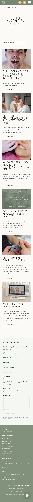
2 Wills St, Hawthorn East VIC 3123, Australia (14, 474)
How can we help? (8, 395)
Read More (11, 89)
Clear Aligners (6, 448)
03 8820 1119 (5, 477)
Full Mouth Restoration (8, 446)
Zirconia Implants (7, 451)
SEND (6, 410)
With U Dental (19, 488)
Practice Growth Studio (20, 494)
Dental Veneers (6, 443)
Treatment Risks (6, 454)
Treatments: (7, 376)
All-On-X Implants (6, 438)
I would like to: (8, 388)
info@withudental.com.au (9, 479)
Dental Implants (6, 441)
